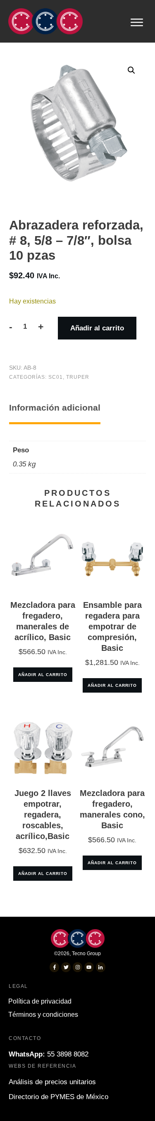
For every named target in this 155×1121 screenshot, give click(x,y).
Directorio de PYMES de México (58, 1097)
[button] (131, 70)
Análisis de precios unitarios (52, 1082)
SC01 (55, 377)
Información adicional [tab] (54, 407)
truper (77, 377)
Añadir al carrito (97, 328)
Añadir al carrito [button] (42, 674)
